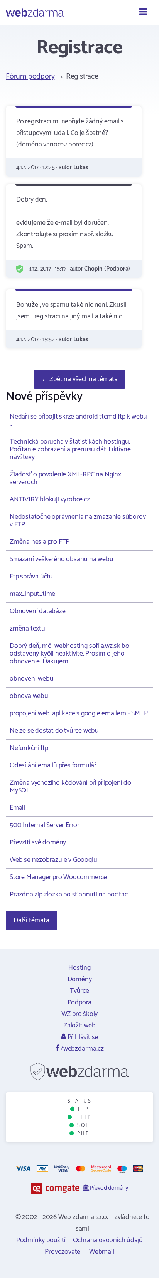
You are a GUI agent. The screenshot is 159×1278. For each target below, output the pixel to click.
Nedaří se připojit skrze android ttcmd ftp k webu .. (78, 420)
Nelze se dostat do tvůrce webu (54, 731)
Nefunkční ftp (29, 748)
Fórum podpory (30, 76)
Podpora (80, 1002)
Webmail (101, 1252)
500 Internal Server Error (45, 825)
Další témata (31, 920)
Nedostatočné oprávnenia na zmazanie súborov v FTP (77, 520)
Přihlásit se (82, 1037)
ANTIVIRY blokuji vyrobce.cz (50, 499)
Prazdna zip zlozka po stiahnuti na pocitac (69, 894)
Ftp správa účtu (31, 576)
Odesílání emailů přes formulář (53, 765)
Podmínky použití (41, 1240)
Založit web (79, 1025)
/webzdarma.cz (81, 1048)
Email (17, 808)
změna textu (27, 628)
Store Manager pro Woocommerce (58, 877)
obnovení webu (31, 678)
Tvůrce (79, 991)
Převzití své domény (38, 842)
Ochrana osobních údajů (108, 1240)
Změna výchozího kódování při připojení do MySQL (70, 786)
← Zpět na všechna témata (79, 379)
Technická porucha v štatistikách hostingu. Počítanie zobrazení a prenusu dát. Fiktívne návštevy (70, 449)
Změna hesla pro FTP (39, 542)
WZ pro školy (79, 1014)
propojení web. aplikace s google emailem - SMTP (79, 713)
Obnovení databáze (38, 611)
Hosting (79, 968)
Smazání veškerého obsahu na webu (61, 559)
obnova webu (29, 696)
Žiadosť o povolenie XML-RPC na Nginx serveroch (65, 478)
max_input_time (32, 594)
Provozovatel (63, 1252)
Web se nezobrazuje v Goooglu (53, 860)
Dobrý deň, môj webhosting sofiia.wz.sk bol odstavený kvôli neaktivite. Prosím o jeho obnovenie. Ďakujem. (70, 653)
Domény (80, 979)
